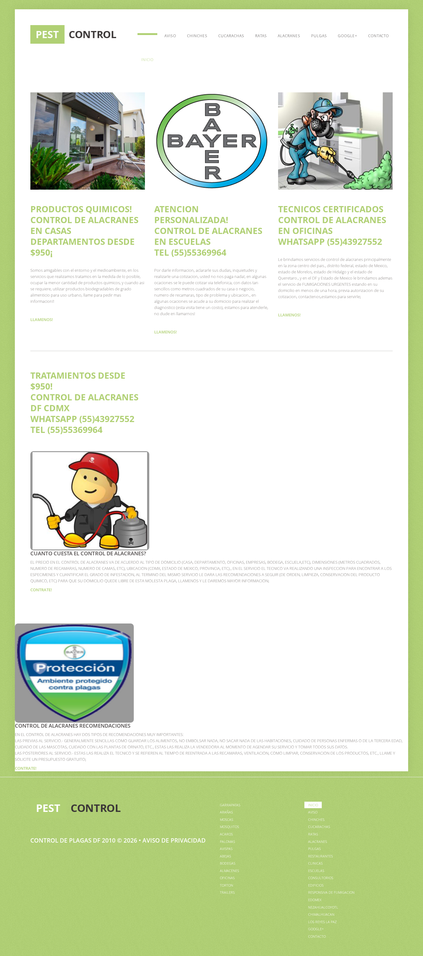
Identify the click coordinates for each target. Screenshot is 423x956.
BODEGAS (227, 863)
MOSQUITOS (229, 826)
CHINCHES (197, 35)
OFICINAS (227, 877)
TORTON (226, 885)
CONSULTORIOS (320, 877)
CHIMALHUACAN (321, 914)
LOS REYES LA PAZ (322, 921)
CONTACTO (378, 35)
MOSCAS (226, 819)
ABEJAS (225, 856)
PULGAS (319, 35)
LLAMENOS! (41, 319)
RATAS (261, 35)
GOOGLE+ (347, 35)
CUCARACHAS (231, 35)
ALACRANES (289, 35)
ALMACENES (229, 870)
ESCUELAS (316, 870)
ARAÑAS (226, 812)
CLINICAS (315, 863)
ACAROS (226, 834)
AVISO (170, 35)
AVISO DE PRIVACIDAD (174, 840)
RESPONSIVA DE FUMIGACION (331, 892)
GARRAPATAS (230, 805)
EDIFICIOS (316, 885)
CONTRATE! (41, 590)
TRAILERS (227, 892)
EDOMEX (314, 899)
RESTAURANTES (320, 856)
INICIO (147, 59)
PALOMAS (227, 841)
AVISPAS (226, 848)
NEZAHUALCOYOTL (323, 907)
